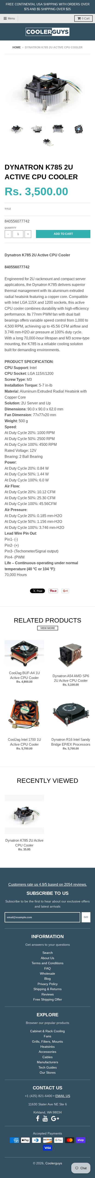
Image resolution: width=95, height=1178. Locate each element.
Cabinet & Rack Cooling (47, 1031)
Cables (47, 1057)
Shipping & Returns (47, 989)
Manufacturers (47, 1062)
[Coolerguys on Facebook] (37, 1118)
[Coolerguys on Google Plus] (55, 1118)
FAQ (47, 968)
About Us (47, 958)
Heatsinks (47, 1046)
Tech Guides (48, 1067)
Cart (85, 18)
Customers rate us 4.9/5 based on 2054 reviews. (47, 885)
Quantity (10, 227)
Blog (47, 978)
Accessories (47, 1052)
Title (8, 209)
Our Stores (48, 1072)
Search (47, 953)
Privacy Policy (48, 984)
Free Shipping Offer (47, 999)
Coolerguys (53, 1163)
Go (86, 917)
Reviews (48, 994)
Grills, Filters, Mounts (47, 1041)
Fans (47, 1036)
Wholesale (47, 973)
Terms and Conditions (47, 963)
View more (47, 628)
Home (16, 47)
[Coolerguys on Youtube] (45, 1118)
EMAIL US (62, 1096)
